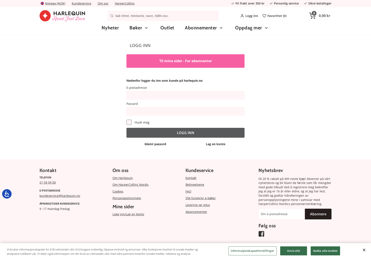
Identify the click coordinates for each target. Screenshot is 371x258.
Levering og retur (198, 205)
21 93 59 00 (48, 182)
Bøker (135, 28)
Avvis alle (293, 251)
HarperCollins (125, 3)
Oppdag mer (248, 28)
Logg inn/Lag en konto (128, 214)
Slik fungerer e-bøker (201, 198)
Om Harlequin (123, 178)
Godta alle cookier (325, 251)
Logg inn (251, 16)
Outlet (167, 28)
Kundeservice (81, 3)
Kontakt (191, 178)
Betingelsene (195, 185)
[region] (185, 250)
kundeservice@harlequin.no (60, 196)
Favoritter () (277, 16)
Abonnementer (201, 28)
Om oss (103, 3)
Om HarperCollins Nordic (131, 185)
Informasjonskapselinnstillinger (252, 251)
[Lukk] (364, 250)
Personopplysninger (127, 198)
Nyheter (110, 28)
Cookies (118, 191)
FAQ (188, 191)
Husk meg (142, 122)
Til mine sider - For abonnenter (185, 61)
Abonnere (318, 214)
